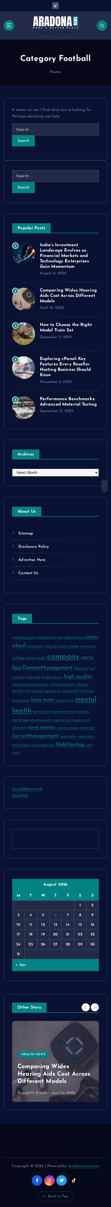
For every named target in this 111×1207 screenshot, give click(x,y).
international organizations (43, 691)
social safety (86, 736)
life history (87, 691)
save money (42, 727)
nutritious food (42, 711)
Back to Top (58, 1196)
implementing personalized (30, 684)
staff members (21, 745)
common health (35, 658)
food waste (33, 677)
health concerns (52, 677)
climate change (68, 646)
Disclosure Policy (33, 547)
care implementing (70, 637)
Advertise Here (32, 560)
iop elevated (70, 691)
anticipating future (24, 637)
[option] (55, 1061)
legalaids (20, 796)
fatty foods (81, 668)
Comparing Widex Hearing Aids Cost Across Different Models (68, 295)
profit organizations (57, 720)
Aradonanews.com (83, 1166)
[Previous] (86, 1007)
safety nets (19, 727)
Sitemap (25, 534)
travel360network (27, 789)
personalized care (65, 711)
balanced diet (48, 637)
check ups (50, 646)
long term (42, 699)
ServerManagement (35, 736)
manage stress (64, 700)
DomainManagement (47, 667)
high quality (78, 676)
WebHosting (70, 744)
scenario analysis (68, 727)
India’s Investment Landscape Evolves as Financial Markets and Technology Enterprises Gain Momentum (64, 256)
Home (55, 72)
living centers (21, 700)
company (63, 657)
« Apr (20, 965)
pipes (26, 720)
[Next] (95, 1007)
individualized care (62, 684)
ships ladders (68, 736)
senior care (87, 727)
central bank (35, 646)
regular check (81, 720)
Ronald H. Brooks (32, 1093)
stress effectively (43, 745)
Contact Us (28, 573)
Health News (34, 1054)
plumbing (37, 720)
